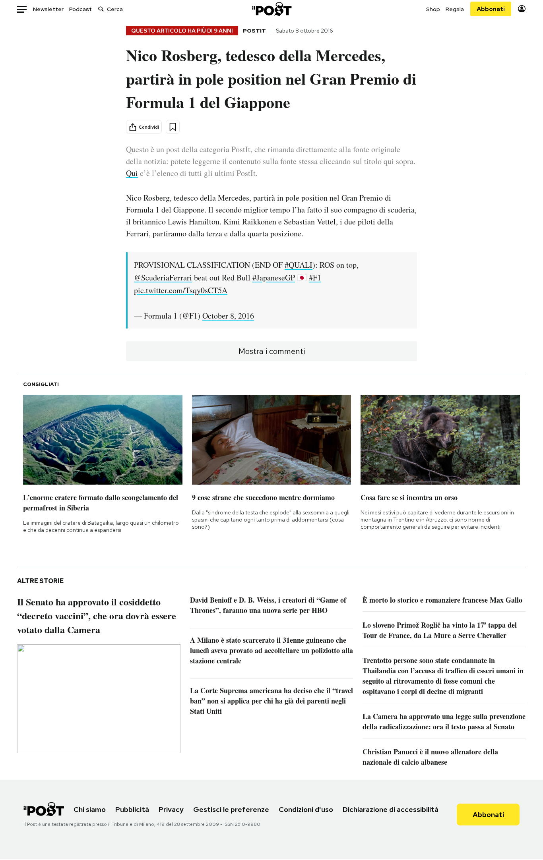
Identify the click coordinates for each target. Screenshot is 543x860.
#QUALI (298, 264)
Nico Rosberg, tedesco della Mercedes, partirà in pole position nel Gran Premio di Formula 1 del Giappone (271, 78)
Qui (132, 173)
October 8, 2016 (228, 315)
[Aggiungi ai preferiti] (172, 126)
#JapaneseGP (273, 277)
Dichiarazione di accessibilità (390, 809)
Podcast (80, 9)
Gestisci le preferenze (231, 809)
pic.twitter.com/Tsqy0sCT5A (180, 290)
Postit (254, 30)
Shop (433, 9)
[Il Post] (271, 9)
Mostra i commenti (272, 351)
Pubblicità (132, 809)
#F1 (315, 277)
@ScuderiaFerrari (163, 277)
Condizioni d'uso (306, 809)
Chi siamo (90, 809)
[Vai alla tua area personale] (522, 9)
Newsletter (48, 9)
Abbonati (491, 9)
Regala (455, 9)
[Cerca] (101, 9)
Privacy (171, 809)
